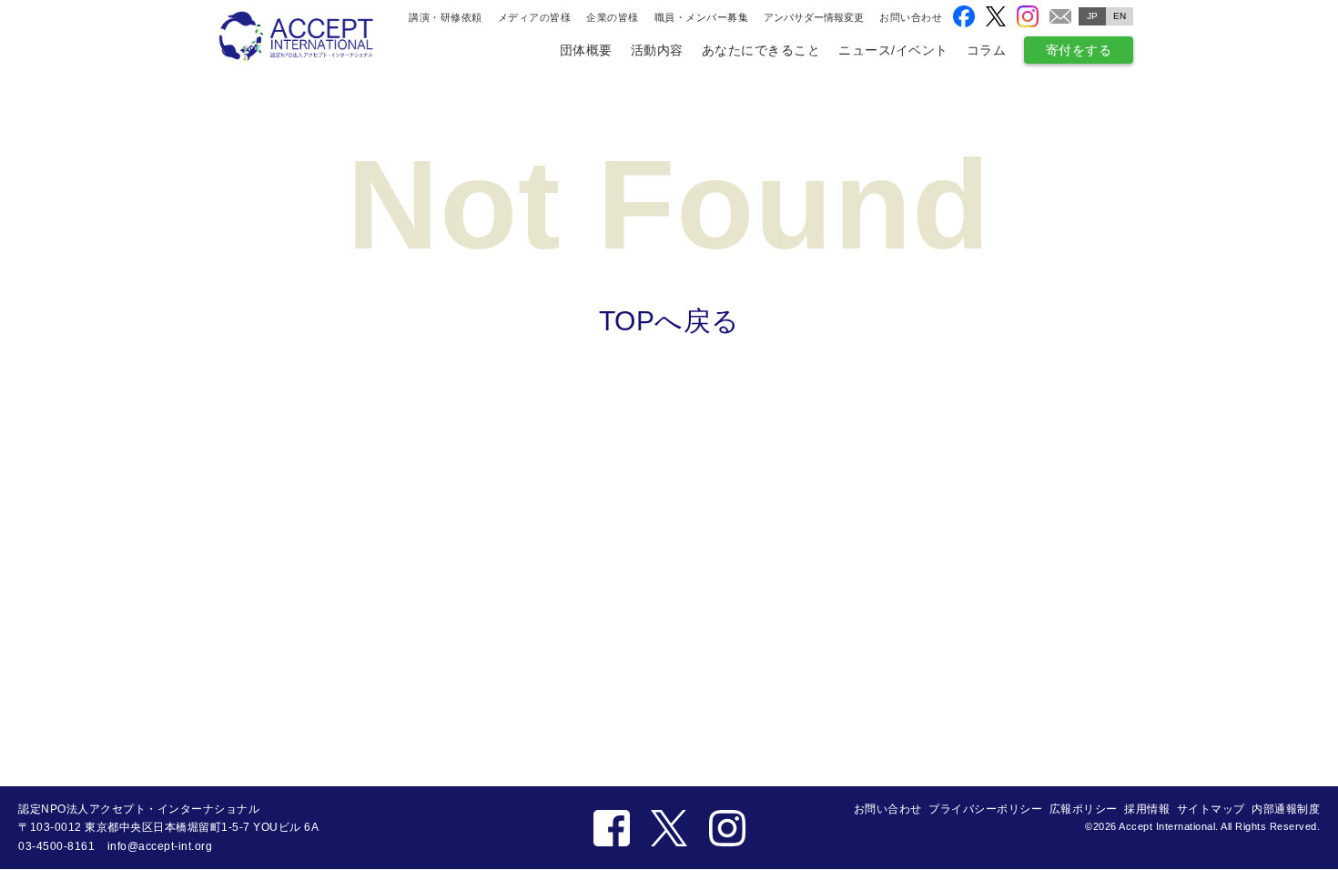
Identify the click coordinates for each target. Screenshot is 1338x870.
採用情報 (1147, 809)
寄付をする (1079, 50)
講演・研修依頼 (445, 17)
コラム (987, 50)
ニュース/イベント (893, 50)
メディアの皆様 (535, 17)
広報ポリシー (1083, 809)
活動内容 (657, 50)
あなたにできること (761, 50)
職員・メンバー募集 (701, 17)
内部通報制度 (1286, 809)
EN (1120, 16)
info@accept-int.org (160, 846)
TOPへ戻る (669, 321)
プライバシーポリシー (985, 809)
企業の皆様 (612, 17)
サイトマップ (1211, 809)
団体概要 (586, 50)
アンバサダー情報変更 (814, 18)
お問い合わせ (910, 17)
